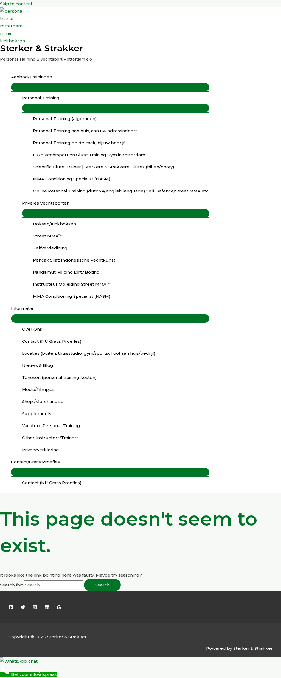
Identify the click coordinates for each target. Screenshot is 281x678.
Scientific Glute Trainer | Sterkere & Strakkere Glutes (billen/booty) (103, 166)
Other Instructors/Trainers (50, 437)
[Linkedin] (46, 608)
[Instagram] (34, 608)
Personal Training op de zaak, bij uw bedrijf (79, 142)
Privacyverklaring (40, 449)
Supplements (36, 413)
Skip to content (16, 3)
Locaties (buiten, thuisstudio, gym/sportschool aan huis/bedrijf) (89, 353)
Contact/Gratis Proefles (35, 461)
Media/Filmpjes (38, 389)
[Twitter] (22, 608)
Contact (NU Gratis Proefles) (52, 341)
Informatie (22, 308)
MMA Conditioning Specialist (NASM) (72, 178)
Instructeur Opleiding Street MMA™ (71, 284)
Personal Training (41, 97)
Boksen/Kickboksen (54, 223)
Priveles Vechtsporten (45, 203)
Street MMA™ (47, 236)
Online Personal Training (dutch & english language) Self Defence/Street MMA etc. (121, 191)
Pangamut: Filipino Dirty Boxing (66, 272)
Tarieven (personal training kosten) (59, 377)
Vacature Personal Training (51, 425)
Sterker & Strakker (41, 48)
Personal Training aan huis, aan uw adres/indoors (85, 130)
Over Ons (32, 329)
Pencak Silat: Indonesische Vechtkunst (74, 260)
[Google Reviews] (59, 608)
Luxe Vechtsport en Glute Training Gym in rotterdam (89, 154)
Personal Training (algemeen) (65, 118)
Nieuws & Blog (37, 365)
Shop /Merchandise (42, 401)
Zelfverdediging (50, 248)
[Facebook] (10, 608)
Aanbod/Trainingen (31, 77)
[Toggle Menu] (110, 87)
